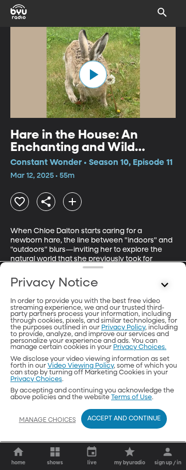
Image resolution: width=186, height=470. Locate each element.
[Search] (162, 12)
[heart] (19, 201)
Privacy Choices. (139, 347)
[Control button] (165, 285)
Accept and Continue (124, 419)
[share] (46, 201)
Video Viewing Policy (81, 365)
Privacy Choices (36, 379)
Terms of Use (131, 397)
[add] (72, 201)
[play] (93, 74)
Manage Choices (47, 420)
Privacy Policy (123, 327)
